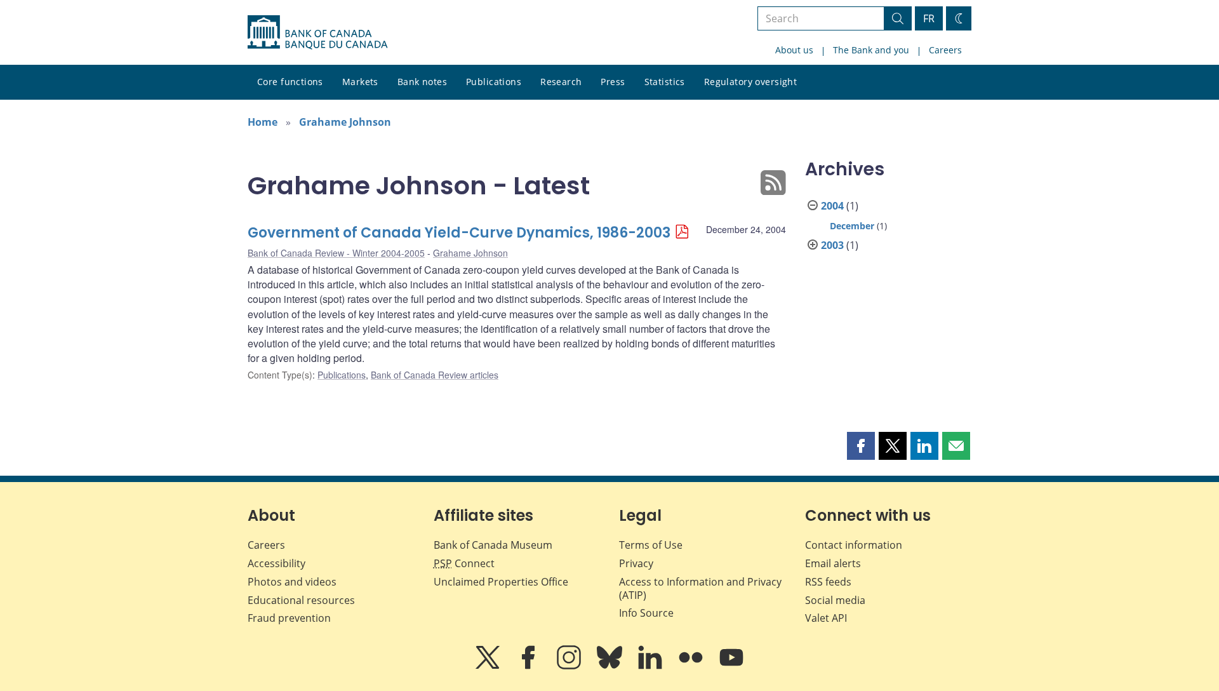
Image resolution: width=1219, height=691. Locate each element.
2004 (832, 206)
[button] (861, 446)
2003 (832, 245)
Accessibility (276, 563)
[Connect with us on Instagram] (570, 666)
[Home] (317, 32)
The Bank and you (871, 50)
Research (561, 82)
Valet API (826, 618)
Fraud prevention (289, 618)
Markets (360, 82)
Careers (945, 50)
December (852, 226)
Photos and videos (292, 582)
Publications (493, 82)
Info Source (646, 613)
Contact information (853, 545)
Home (262, 122)
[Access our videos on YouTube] (731, 666)
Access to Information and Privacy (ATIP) (700, 588)
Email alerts (833, 563)
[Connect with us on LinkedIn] (651, 666)
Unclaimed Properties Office (501, 582)
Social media (835, 600)
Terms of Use (651, 545)
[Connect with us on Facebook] (529, 666)
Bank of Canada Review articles (434, 374)
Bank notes (422, 82)
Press (613, 82)
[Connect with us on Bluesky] (610, 666)
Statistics (664, 82)
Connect (464, 563)
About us (794, 50)
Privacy (636, 563)
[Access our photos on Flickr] (692, 666)
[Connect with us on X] (489, 666)
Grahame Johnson (345, 122)
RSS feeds (828, 582)
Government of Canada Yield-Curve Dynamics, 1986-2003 (459, 233)
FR (929, 18)
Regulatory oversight (750, 82)
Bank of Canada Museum (493, 545)
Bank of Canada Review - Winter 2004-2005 (336, 252)
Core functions (290, 82)
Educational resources (301, 600)
